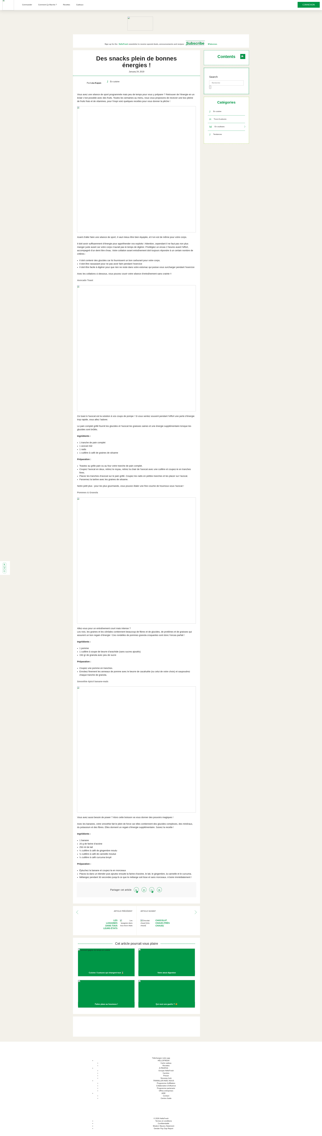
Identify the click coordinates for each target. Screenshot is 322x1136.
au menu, (139, 98)
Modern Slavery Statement (163, 1126)
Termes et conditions (163, 1121)
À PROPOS (163, 1068)
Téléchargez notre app (161, 1058)
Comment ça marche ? (47, 5)
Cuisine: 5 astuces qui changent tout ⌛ (106, 973)
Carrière (166, 1073)
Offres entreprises (166, 1091)
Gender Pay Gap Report (163, 1128)
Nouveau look (166, 1078)
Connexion (309, 5)
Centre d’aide (166, 1098)
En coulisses (220, 127)
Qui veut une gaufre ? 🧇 (167, 1004)
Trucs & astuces (220, 119)
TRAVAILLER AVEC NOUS (163, 1081)
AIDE (164, 1093)
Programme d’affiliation (166, 1083)
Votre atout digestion (166, 973)
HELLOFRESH (163, 1061)
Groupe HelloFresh (166, 1071)
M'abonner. (212, 44)
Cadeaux (79, 5)
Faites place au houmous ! (106, 1004)
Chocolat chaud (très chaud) (162, 923)
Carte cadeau (166, 1063)
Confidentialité (163, 1123)
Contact (166, 1096)
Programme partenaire (166, 1088)
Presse (166, 1076)
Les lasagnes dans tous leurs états (110, 924)
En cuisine (217, 111)
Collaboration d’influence (166, 1086)
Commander (27, 5)
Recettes (66, 5)
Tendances (217, 134)
